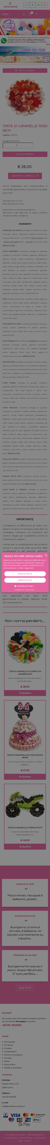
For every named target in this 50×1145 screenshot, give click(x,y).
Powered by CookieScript (25, 590)
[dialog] (25, 572)
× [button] (46, 555)
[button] (25, 586)
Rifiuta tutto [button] (25, 580)
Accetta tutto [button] (25, 574)
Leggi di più (29, 568)
